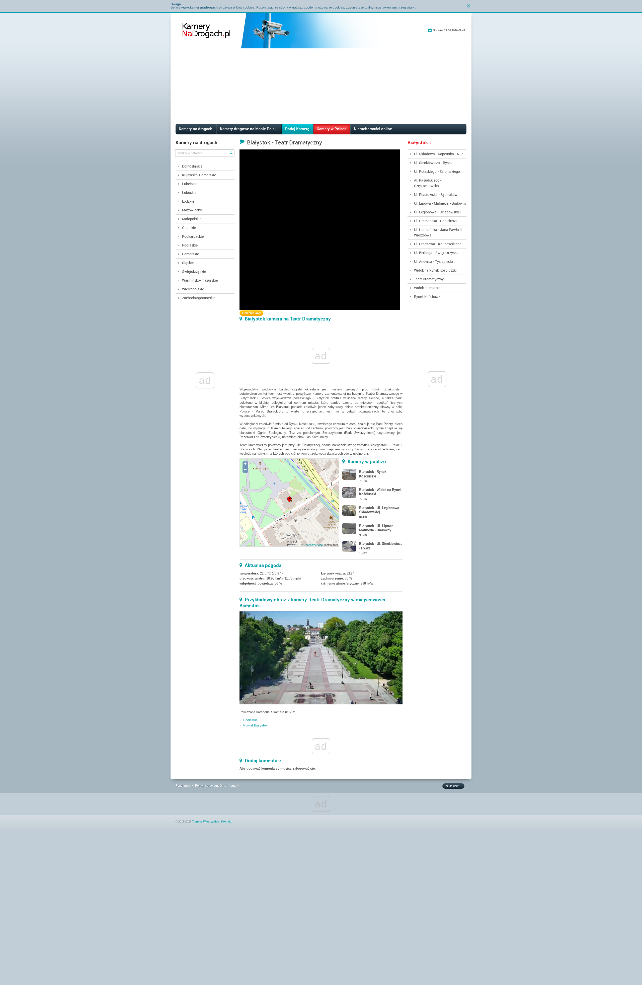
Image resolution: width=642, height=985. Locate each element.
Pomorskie (190, 254)
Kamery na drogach (195, 128)
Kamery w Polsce (331, 128)
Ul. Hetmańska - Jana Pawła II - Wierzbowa (439, 232)
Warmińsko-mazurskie (200, 280)
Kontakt (233, 785)
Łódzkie (188, 201)
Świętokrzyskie (194, 271)
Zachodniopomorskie (198, 297)
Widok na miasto (427, 287)
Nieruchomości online (373, 128)
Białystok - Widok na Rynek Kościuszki (380, 491)
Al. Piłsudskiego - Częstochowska (428, 183)
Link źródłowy (251, 312)
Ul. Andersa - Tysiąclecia (433, 261)
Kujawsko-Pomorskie (199, 175)
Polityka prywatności (209, 785)
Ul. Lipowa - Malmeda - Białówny (440, 203)
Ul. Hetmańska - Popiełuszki (436, 220)
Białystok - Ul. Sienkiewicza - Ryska (381, 545)
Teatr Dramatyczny (429, 279)
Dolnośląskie (192, 166)
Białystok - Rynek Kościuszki (372, 473)
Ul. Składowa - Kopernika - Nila (438, 153)
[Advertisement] (321, 86)
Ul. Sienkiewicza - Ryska (433, 162)
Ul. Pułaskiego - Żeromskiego (437, 171)
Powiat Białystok (255, 725)
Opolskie (189, 227)
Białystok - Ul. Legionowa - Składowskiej (380, 509)
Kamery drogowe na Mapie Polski (249, 128)
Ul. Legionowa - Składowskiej (437, 212)
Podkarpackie (193, 236)
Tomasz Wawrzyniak (205, 821)
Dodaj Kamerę (297, 128)
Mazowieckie (192, 210)
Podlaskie (190, 245)
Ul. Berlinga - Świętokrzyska (436, 252)
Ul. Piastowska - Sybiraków (435, 194)
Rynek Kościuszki (427, 296)
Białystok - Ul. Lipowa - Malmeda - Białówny (377, 527)
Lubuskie (189, 192)
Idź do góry (452, 785)
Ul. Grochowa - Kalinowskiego (437, 243)
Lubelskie (189, 183)
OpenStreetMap (313, 544)
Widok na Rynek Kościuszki (435, 270)
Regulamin (183, 785)
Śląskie (188, 262)
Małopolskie (191, 218)
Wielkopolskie (193, 289)
